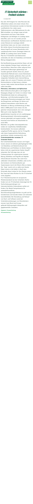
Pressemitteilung (11, 210)
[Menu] (30, 2)
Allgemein (3, 210)
